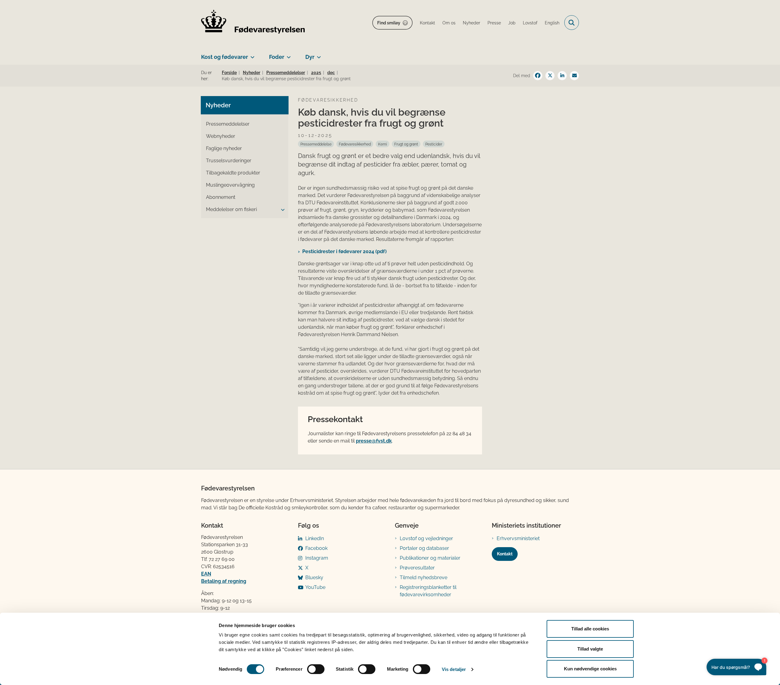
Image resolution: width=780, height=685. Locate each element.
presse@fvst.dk (374, 441)
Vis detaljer (454, 669)
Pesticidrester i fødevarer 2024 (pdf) (344, 251)
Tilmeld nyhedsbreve (423, 577)
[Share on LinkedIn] (562, 75)
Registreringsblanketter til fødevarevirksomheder (428, 590)
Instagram (316, 558)
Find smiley (388, 22)
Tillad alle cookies (590, 628)
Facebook (316, 548)
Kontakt (504, 553)
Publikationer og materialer (430, 558)
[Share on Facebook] (537, 75)
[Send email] (574, 75)
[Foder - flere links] (287, 54)
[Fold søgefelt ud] (571, 22)
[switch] (315, 669)
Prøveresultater (417, 568)
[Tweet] (550, 75)
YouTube (315, 587)
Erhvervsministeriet (518, 538)
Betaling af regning (223, 581)
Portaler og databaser (424, 548)
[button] (281, 210)
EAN (206, 574)
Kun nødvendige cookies (590, 668)
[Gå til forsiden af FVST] (253, 23)
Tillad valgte (590, 648)
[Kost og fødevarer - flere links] (251, 54)
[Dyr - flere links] (317, 54)
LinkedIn (314, 538)
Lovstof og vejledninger (426, 538)
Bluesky (314, 577)
